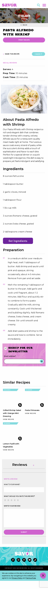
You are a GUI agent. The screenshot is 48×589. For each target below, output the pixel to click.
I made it (38, 54)
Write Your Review (12, 506)
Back (24, 25)
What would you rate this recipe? (19, 496)
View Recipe (8, 419)
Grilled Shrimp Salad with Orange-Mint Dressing (12, 413)
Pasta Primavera (32, 410)
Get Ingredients (18, 240)
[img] (24, 99)
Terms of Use (31, 578)
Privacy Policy (17, 578)
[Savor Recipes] (9, 4)
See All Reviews (10, 63)
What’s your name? (12, 484)
